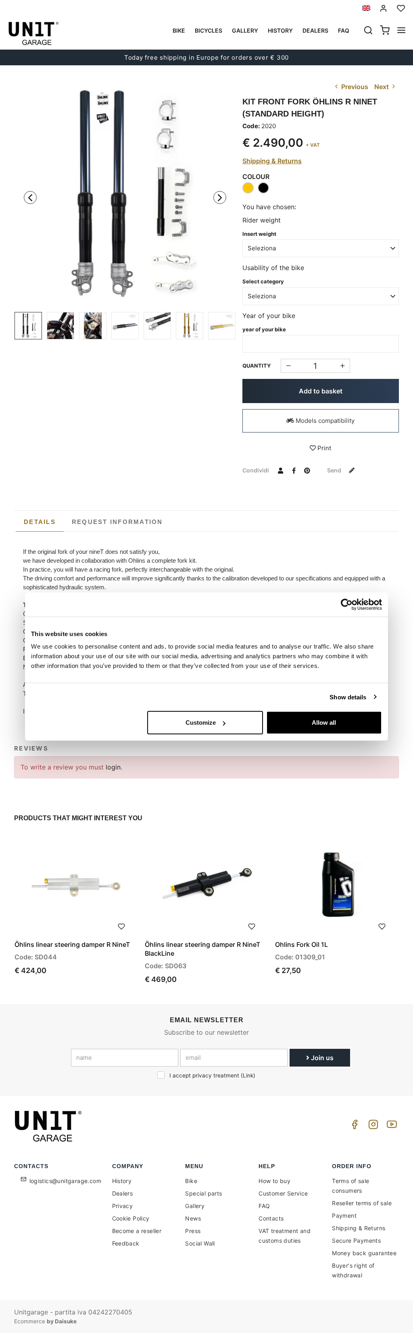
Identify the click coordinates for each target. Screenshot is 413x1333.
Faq (343, 30)
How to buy (274, 1180)
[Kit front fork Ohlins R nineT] (125, 193)
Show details (348, 696)
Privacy (122, 1205)
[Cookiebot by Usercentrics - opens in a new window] (346, 604)
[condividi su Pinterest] (307, 470)
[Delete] (342, 366)
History (280, 30)
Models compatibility (324, 420)
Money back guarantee (364, 1253)
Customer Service (283, 1193)
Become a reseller (137, 1230)
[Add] (288, 366)
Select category (263, 281)
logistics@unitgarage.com (65, 1180)
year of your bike (264, 329)
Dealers (315, 30)
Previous (354, 87)
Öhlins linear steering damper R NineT (72, 944)
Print (323, 448)
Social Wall (200, 1243)
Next (382, 87)
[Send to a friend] (280, 470)
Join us (321, 1058)
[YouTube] (390, 1126)
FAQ (264, 1205)
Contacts (271, 1218)
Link (248, 1075)
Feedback (126, 1243)
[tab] (40, 522)
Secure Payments (356, 1240)
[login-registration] (384, 8)
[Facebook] (353, 1126)
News (193, 1218)
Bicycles (208, 30)
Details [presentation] (40, 521)
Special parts (203, 1193)
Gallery (245, 30)
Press (192, 1230)
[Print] (121, 925)
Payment (344, 1215)
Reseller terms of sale (362, 1203)
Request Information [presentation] (117, 521)
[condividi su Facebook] (294, 470)
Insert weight (259, 234)
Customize (201, 722)
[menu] (401, 31)
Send (334, 470)
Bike (179, 30)
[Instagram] (371, 1126)
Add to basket (320, 391)
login (113, 767)
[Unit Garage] (49, 1126)
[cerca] (368, 31)
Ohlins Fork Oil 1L (301, 944)
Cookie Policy (131, 1218)
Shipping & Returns (272, 161)
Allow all (324, 722)
